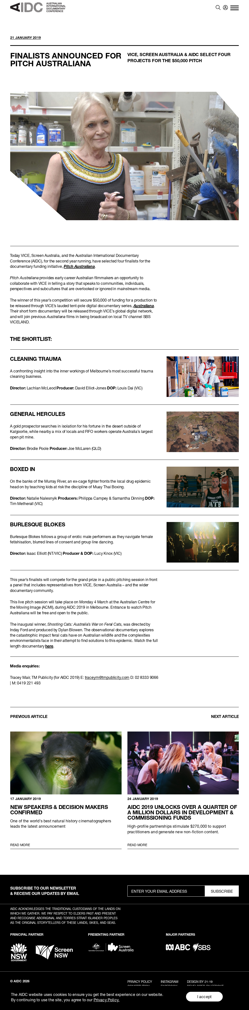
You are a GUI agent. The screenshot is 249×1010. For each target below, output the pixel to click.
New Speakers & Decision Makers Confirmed (66, 763)
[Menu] (234, 7)
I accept (204, 996)
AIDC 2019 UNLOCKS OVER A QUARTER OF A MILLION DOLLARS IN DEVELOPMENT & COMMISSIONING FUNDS (183, 763)
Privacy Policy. (106, 999)
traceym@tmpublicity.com (107, 677)
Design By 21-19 (200, 982)
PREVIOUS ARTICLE (28, 716)
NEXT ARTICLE (225, 716)
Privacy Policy (139, 982)
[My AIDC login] (225, 7)
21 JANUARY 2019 (25, 37)
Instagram (169, 982)
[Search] (218, 7)
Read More (20, 845)
